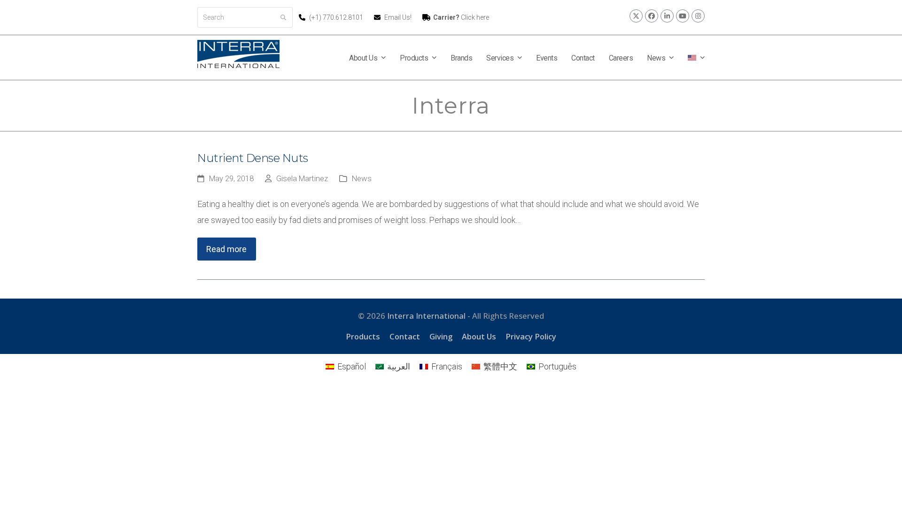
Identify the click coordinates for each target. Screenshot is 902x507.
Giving (440, 336)
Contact (404, 336)
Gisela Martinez (302, 178)
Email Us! (398, 17)
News (362, 178)
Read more (226, 249)
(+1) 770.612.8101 (337, 17)
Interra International (426, 315)
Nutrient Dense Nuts (252, 158)
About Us (479, 336)
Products (363, 336)
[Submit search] (283, 17)
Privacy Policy (530, 336)
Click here (461, 17)
